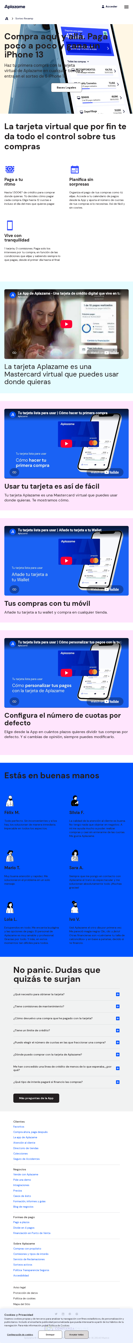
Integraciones (21, 1185)
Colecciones (20, 1153)
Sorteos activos (22, 1264)
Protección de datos (25, 1293)
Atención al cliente (24, 1142)
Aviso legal (19, 1287)
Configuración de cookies (20, 1335)
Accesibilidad (21, 1275)
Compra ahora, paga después (30, 1132)
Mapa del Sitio (21, 1304)
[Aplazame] (14, 6)
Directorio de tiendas (25, 1148)
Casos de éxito (22, 1196)
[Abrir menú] (126, 7)
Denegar (50, 1335)
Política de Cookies (59, 1325)
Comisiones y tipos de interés (30, 1254)
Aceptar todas (76, 1335)
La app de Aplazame (25, 1137)
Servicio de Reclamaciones (29, 1259)
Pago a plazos (21, 1222)
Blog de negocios (23, 1206)
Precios (17, 1190)
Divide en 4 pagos (23, 1227)
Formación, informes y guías (29, 1201)
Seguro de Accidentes (26, 1159)
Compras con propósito (27, 1248)
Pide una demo (22, 1179)
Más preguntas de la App (36, 1098)
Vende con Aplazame (25, 1174)
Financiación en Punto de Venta (31, 1233)
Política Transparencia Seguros (31, 1270)
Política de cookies (24, 1298)
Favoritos (18, 1126)
